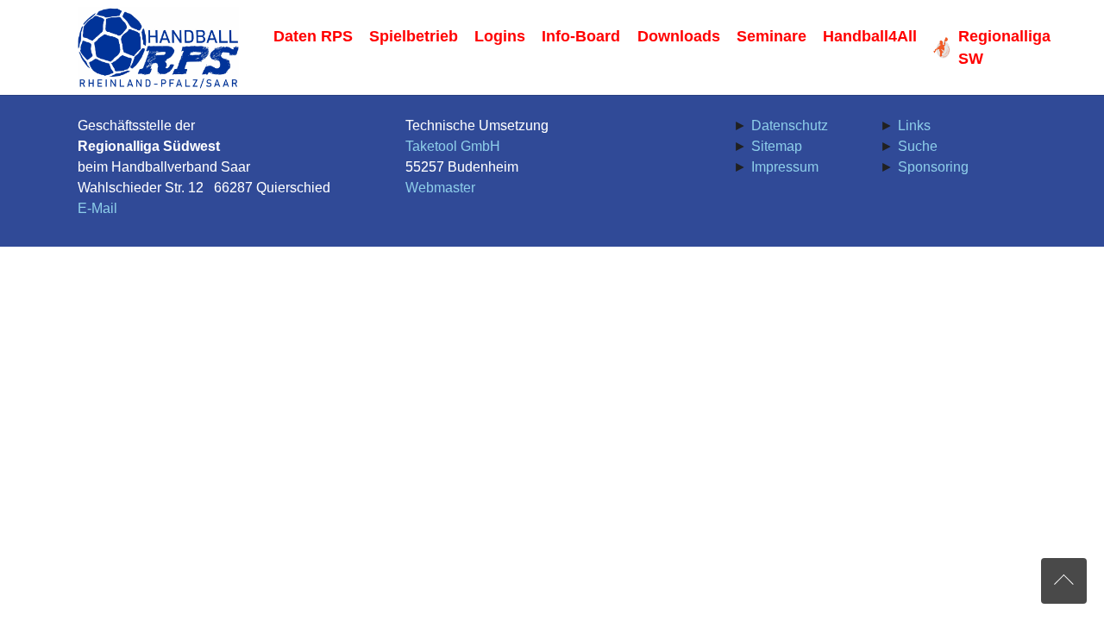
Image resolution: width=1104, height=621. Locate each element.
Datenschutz (789, 125)
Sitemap (776, 146)
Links (914, 125)
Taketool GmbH (452, 146)
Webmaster (440, 187)
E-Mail (97, 208)
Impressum (785, 167)
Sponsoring (933, 167)
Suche (918, 146)
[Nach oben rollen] (1064, 581)
